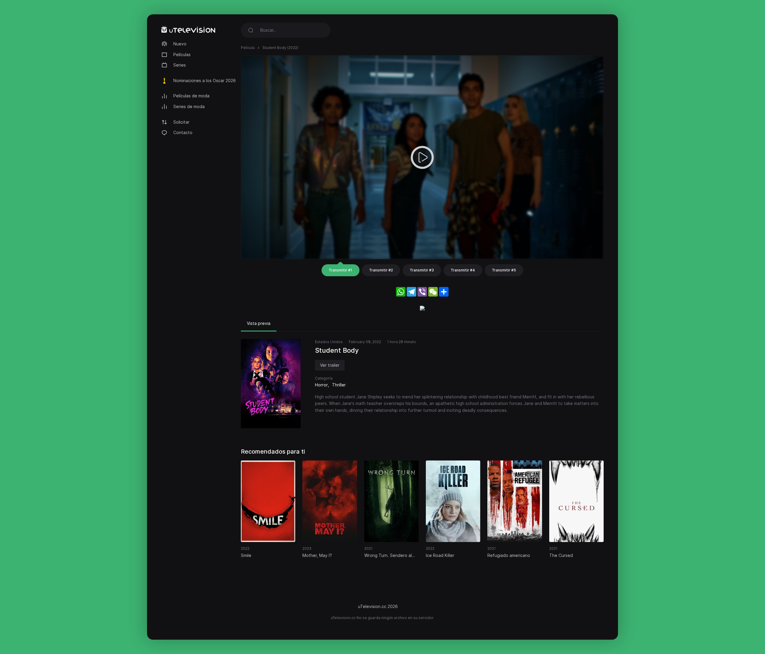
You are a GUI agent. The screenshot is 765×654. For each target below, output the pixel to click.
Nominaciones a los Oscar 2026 (204, 80)
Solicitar (181, 122)
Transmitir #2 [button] (381, 270)
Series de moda (189, 106)
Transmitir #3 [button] (422, 270)
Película (248, 47)
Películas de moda (191, 95)
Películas (182, 54)
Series (179, 64)
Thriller (339, 384)
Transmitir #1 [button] (340, 270)
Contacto (182, 132)
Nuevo (179, 43)
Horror (321, 384)
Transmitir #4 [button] (463, 270)
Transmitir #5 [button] (504, 270)
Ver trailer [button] (329, 365)
